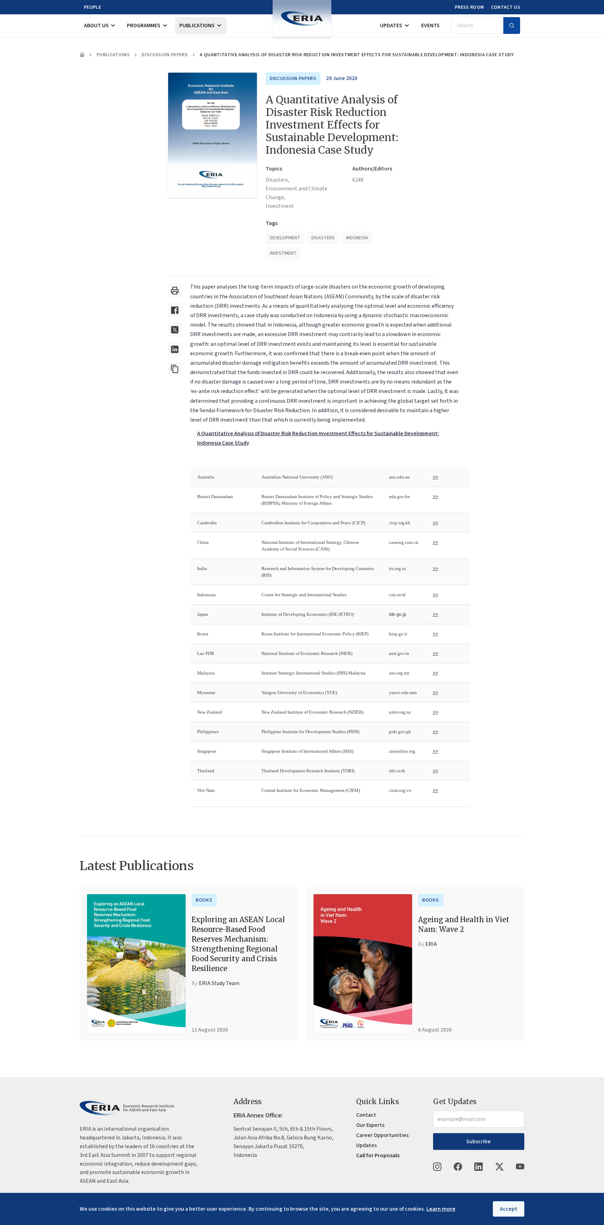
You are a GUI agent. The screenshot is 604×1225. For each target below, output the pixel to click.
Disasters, (277, 180)
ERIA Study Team (219, 983)
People (92, 7)
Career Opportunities (382, 1135)
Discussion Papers (165, 54)
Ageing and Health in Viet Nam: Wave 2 (463, 924)
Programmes (143, 25)
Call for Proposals (378, 1155)
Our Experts (370, 1125)
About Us (96, 25)
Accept (508, 1209)
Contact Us (505, 7)
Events (430, 25)
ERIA (431, 944)
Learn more (440, 1209)
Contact (366, 1115)
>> (435, 477)
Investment (280, 206)
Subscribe (478, 1141)
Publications (197, 25)
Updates (391, 25)
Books (204, 900)
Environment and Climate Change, (297, 193)
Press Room (469, 7)
